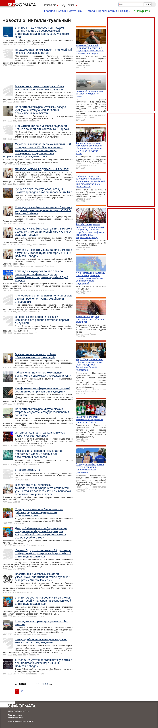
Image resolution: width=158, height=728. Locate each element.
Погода (90, 11)
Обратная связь (15, 715)
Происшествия (107, 11)
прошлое (40, 684)
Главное (49, 11)
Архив (62, 11)
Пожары (125, 11)
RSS (32, 721)
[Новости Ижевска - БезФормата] (18, 4)
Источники (75, 11)
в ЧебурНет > (142, 11)
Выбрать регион (15, 717)
